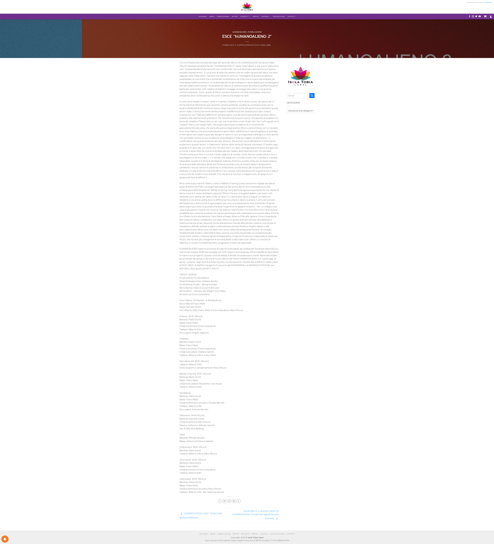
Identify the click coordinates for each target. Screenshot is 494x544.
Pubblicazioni (223, 16)
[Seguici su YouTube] (480, 16)
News (212, 16)
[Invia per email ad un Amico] (229, 501)
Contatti (291, 16)
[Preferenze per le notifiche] (4, 539)
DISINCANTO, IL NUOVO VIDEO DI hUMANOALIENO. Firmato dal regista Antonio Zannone (255, 515)
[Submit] (312, 95)
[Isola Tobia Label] (247, 7)
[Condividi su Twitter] (224, 501)
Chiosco (265, 16)
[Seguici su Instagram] (473, 16)
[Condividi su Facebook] (220, 501)
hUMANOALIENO (239, 32)
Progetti (244, 16)
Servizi (256, 16)
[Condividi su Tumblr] (238, 501)
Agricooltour (279, 16)
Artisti (235, 16)
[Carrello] (485, 16)
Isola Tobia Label (262, 45)
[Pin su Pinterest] (234, 501)
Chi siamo (203, 16)
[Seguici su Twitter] (476, 16)
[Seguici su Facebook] (470, 16)
